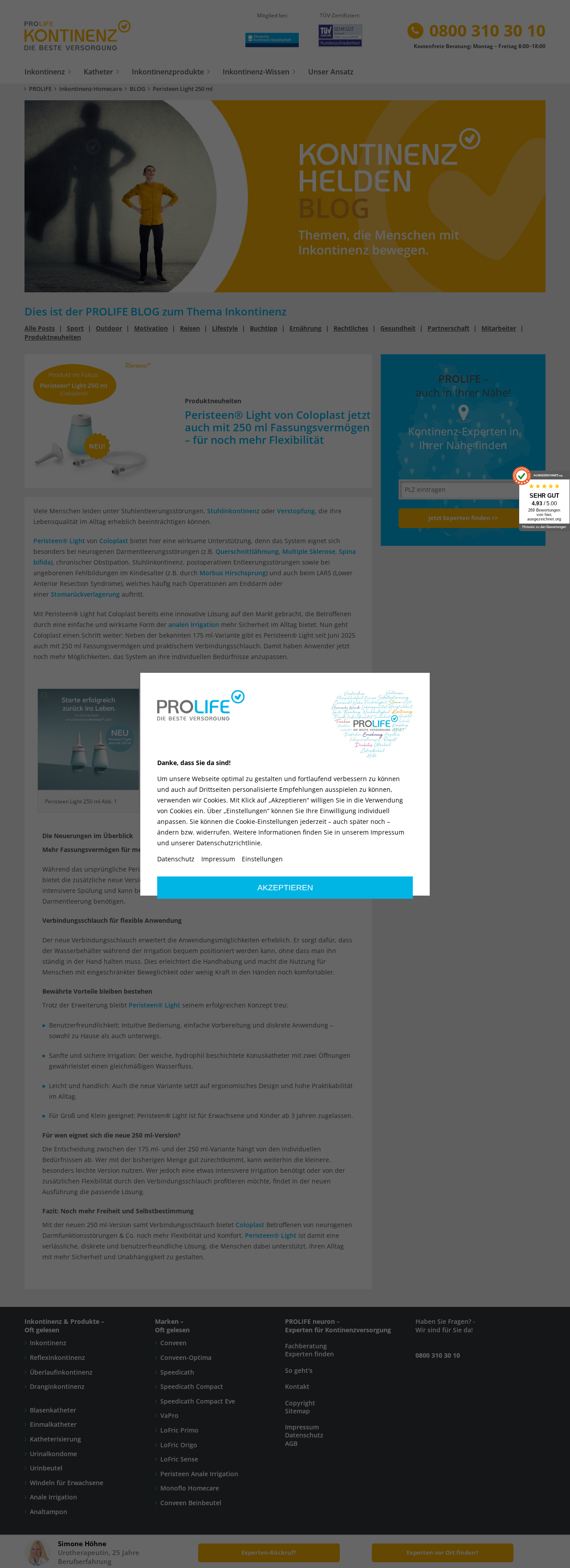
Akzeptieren (285, 887)
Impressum (218, 859)
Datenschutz (176, 859)
